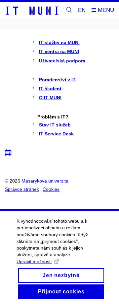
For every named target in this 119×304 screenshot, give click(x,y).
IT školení (50, 88)
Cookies (51, 189)
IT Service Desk (56, 133)
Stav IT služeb (55, 124)
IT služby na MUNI (59, 42)
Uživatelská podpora (62, 60)
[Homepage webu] (32, 10)
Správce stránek (22, 189)
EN (82, 10)
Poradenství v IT (57, 79)
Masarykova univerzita (44, 181)
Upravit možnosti (34, 261)
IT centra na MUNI (59, 51)
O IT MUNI (50, 97)
